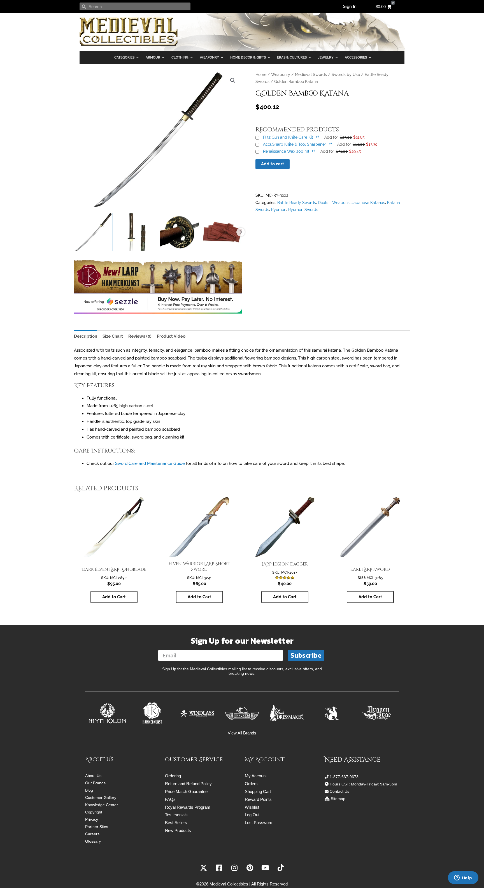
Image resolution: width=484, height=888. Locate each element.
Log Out (252, 814)
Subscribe (306, 655)
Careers (92, 834)
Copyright (93, 812)
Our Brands (95, 783)
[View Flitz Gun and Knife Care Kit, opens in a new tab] (318, 136)
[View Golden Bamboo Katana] (93, 232)
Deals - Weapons (334, 202)
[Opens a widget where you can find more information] (463, 878)
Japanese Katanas (368, 202)
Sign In (350, 6)
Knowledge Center (101, 805)
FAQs (170, 799)
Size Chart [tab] (113, 336)
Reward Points (258, 799)
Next (240, 232)
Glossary (93, 841)
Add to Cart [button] (114, 596)
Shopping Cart (258, 791)
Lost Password (258, 822)
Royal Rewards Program (187, 807)
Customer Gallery (100, 797)
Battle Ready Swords (296, 202)
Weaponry (280, 74)
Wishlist (252, 807)
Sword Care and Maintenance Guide (150, 463)
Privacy (91, 819)
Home (260, 74)
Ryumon (278, 209)
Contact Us (339, 791)
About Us (93, 775)
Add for (344, 137)
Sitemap (338, 798)
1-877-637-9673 (344, 777)
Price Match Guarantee (186, 791)
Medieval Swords (311, 74)
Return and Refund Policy (188, 783)
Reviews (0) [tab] (140, 336)
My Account (256, 775)
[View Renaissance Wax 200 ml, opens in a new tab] (314, 151)
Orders (251, 783)
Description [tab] (85, 336)
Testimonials (176, 814)
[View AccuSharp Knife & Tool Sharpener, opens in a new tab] (330, 144)
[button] (233, 80)
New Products (178, 830)
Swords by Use (346, 74)
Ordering (173, 775)
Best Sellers (176, 822)
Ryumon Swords (303, 209)
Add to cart (272, 163)
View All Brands (242, 733)
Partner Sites (96, 826)
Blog (89, 790)
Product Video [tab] (171, 336)
